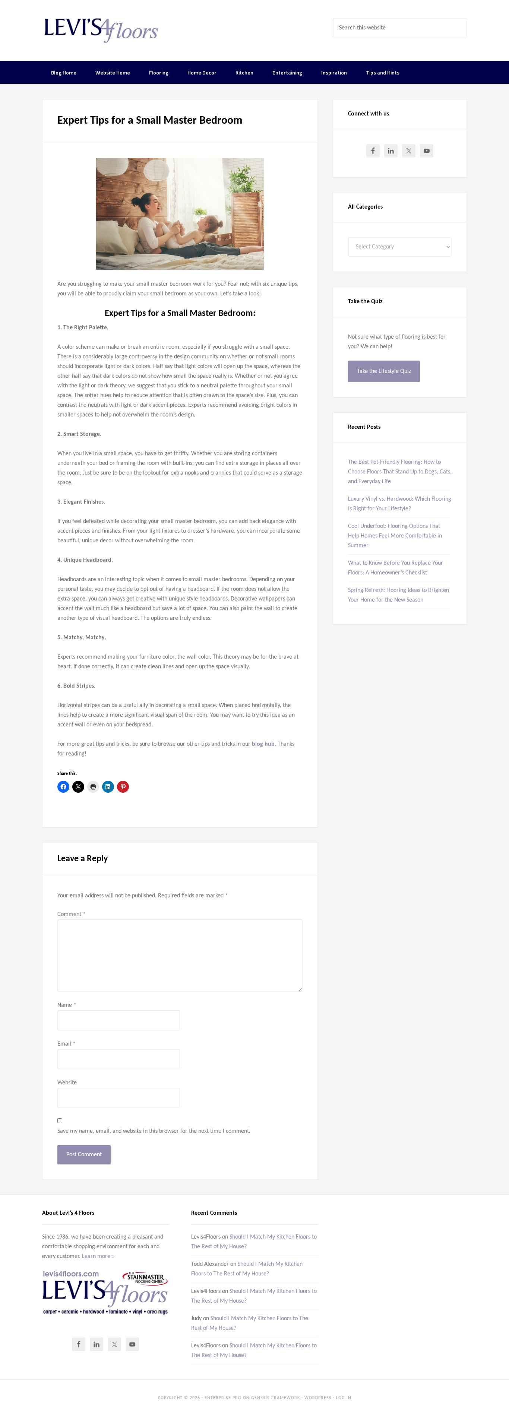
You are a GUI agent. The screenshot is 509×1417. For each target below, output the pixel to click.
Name (66, 1005)
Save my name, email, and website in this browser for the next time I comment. (153, 1131)
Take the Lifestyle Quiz (384, 371)
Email (66, 1044)
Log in (343, 1398)
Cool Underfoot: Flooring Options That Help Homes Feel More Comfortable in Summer (395, 536)
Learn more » (98, 1256)
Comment (71, 914)
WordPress (318, 1398)
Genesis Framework (275, 1398)
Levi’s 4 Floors (101, 30)
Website (67, 1083)
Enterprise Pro (223, 1398)
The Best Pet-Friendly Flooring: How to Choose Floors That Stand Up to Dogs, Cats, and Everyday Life (400, 472)
